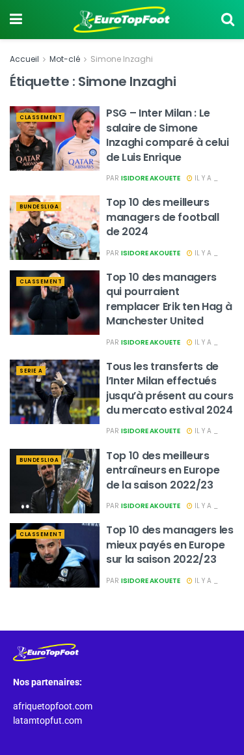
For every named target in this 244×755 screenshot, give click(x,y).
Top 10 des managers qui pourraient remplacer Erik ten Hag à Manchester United (169, 299)
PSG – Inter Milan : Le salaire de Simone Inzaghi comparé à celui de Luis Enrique (167, 135)
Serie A (31, 371)
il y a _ (205, 178)
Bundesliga (39, 206)
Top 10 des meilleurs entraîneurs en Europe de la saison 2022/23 (162, 470)
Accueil (24, 58)
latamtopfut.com (47, 720)
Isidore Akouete (150, 178)
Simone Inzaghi (121, 58)
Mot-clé (64, 58)
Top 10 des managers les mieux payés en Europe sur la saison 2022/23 (170, 544)
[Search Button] (227, 19)
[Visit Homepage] (122, 20)
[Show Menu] (16, 19)
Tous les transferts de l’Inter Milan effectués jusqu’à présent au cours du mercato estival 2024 (169, 388)
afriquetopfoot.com (52, 706)
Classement (41, 117)
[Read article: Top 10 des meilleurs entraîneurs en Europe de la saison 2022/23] (55, 481)
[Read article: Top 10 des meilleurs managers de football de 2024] (55, 227)
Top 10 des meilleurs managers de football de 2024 (162, 217)
